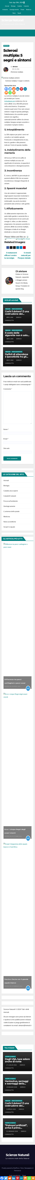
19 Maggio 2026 (12, 1087)
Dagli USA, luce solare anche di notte (17, 1060)
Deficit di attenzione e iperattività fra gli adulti (16, 357)
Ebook (24, 1175)
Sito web (6, 448)
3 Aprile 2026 (11, 1109)
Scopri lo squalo (9, 527)
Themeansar (17, 1170)
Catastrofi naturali (10, 496)
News (14, 13)
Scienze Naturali (12, 20)
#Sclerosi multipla (17, 72)
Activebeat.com (9, 101)
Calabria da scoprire (11, 491)
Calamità (26, 6)
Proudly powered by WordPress (11, 1168)
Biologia (13, 6)
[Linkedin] (17, 89)
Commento (7, 389)
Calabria (19, 6)
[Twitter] (10, 89)
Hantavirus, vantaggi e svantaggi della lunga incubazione (16, 1083)
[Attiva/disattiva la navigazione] (31, 33)
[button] (23, 33)
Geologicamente (14, 9)
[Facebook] (6, 89)
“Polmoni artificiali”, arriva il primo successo (16, 1128)
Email (5, 439)
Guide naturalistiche (14, 1175)
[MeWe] (25, 89)
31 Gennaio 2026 (12, 1131)
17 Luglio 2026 (11, 1065)
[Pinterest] (21, 89)
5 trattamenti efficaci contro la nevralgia (10, 255)
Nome (6, 429)
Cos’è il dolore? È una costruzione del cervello (17, 314)
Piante (22, 9)
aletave (15, 66)
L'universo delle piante (12, 511)
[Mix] (6, 92)
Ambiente (5, 9)
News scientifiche (17, 308)
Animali (7, 6)
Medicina (28, 9)
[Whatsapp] (10, 92)
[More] (14, 92)
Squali (19, 13)
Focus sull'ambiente (11, 501)
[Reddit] (14, 89)
